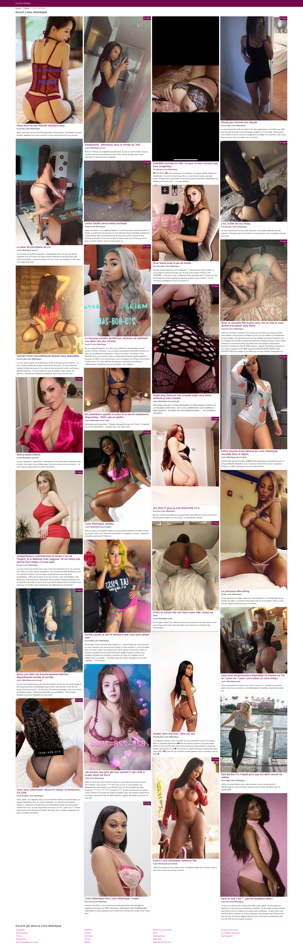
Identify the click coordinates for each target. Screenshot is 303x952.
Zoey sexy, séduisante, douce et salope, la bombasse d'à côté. (48, 791)
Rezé (155, 933)
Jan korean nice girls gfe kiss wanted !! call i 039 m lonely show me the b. (115, 773)
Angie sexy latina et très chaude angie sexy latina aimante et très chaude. (182, 397)
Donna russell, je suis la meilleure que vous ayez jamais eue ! (117, 636)
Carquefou (20, 930)
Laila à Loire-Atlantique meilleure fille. (175, 860)
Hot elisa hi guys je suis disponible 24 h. (176, 507)
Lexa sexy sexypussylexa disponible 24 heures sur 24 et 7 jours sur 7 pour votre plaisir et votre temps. (253, 677)
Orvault (88, 933)
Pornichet (89, 936)
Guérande (157, 939)
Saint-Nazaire (227, 936)
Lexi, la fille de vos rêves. (236, 223)
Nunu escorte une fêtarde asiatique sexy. (41, 125)
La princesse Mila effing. (235, 591)
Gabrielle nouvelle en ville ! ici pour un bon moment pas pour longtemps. (185, 165)
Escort (18, 8)
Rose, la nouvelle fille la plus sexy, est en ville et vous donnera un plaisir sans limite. (252, 324)
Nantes (87, 942)
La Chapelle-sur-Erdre (230, 933)
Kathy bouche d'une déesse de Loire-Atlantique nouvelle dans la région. (249, 453)
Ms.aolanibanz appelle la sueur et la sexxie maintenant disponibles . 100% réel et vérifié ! (117, 416)
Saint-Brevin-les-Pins (162, 942)
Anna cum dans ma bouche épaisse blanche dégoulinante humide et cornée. (42, 676)
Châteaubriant (159, 936)
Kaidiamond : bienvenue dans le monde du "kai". (113, 144)
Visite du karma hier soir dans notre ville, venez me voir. (183, 614)
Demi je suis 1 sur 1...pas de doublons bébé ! (247, 898)
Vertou (87, 939)
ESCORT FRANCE (23, 3)
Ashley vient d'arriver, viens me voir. (174, 733)
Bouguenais (21, 939)
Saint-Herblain (22, 933)
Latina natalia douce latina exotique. (106, 223)
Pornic (19, 936)
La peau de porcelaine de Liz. (34, 247)
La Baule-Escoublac (229, 930)
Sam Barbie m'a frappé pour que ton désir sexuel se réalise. (251, 776)
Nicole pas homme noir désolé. (239, 122)
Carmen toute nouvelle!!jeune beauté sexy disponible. (48, 355)
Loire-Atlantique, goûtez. (99, 523)
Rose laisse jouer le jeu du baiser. (172, 263)
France (26, 8)
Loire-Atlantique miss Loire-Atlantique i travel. (112, 898)
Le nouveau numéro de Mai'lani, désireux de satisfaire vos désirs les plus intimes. (116, 340)
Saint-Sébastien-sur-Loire (27, 942)
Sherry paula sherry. (28, 454)
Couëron (88, 930)
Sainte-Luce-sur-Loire (162, 930)
